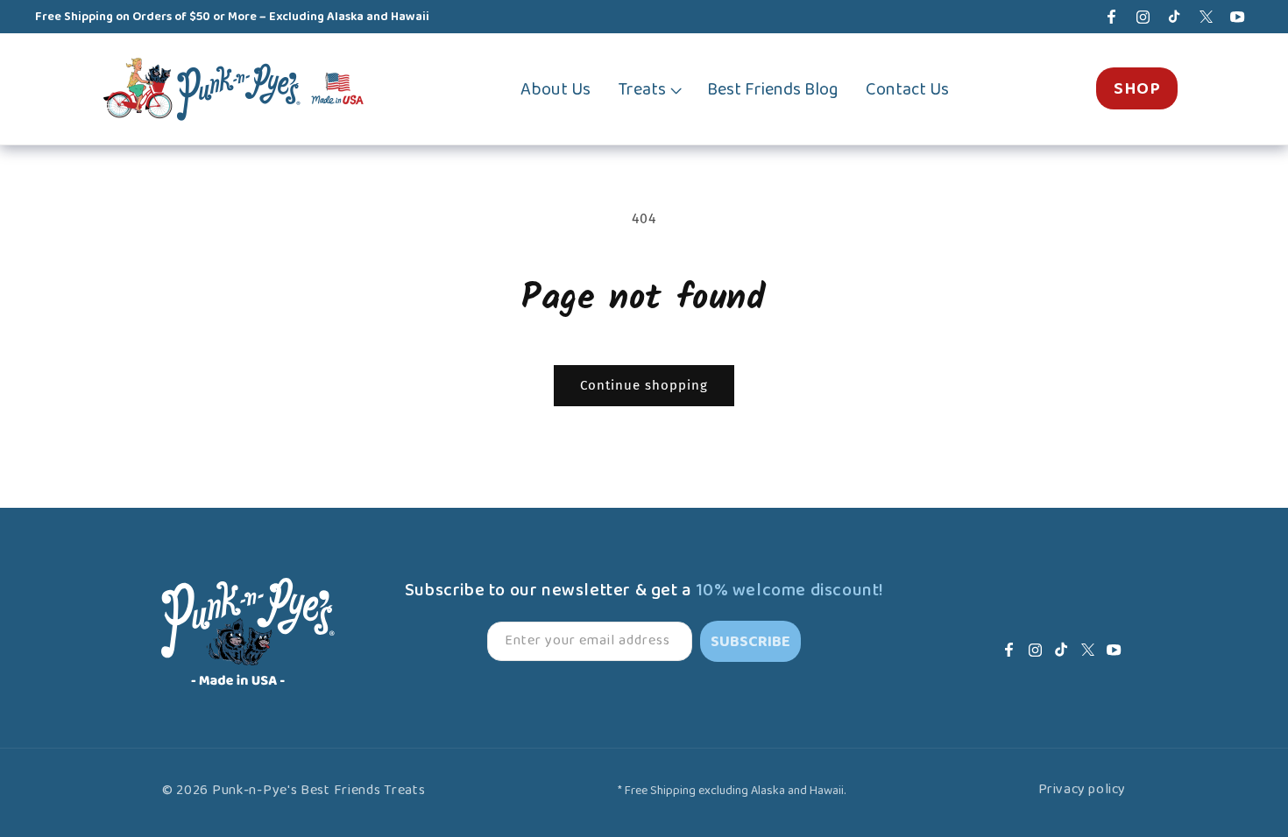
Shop (1137, 88)
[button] (649, 89)
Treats (642, 89)
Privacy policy (1082, 790)
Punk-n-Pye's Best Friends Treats (318, 790)
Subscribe (750, 642)
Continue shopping (644, 385)
